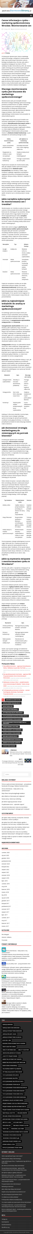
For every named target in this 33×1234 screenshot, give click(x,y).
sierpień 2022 (5, 869)
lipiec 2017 (4, 915)
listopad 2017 (5, 903)
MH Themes (26, 1232)
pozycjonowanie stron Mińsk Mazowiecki (15, 1087)
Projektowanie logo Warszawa (12, 730)
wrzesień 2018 (6, 875)
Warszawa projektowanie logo (12, 1141)
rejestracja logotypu (9, 1113)
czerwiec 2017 (5, 917)
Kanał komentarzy (6, 1224)
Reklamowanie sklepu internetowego (11, 1158)
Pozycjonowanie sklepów (10, 1078)
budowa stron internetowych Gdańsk (14, 1043)
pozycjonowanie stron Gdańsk (12, 719)
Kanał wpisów (5, 1222)
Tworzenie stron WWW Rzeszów (12, 1135)
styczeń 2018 (5, 898)
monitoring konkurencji (10, 709)
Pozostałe (4, 940)
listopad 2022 (5, 866)
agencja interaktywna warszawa (12, 1031)
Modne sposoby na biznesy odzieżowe (16, 990)
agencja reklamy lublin (9, 1034)
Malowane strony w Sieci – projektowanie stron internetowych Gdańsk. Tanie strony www (16, 684)
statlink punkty (18, 1122)
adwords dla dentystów (13, 700)
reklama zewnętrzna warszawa (12, 1116)
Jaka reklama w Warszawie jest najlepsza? (13, 796)
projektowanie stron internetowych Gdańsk (16, 1109)
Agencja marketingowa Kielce (11, 703)
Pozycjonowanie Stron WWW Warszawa (14, 1097)
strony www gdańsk (9, 746)
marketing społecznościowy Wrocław (14, 1062)
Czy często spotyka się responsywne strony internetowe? (16, 1202)
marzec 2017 (5, 926)
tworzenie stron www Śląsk (11, 1138)
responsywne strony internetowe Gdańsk (15, 1119)
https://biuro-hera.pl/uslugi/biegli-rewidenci (13, 793)
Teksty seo (6, 1128)
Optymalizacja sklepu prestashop (13, 712)
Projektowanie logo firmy (11, 726)
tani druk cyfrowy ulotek (20, 1125)
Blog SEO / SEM (7, 1040)
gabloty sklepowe (23, 1050)
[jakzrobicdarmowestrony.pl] (16, 6)
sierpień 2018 (5, 878)
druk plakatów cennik (9, 1046)
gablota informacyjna (9, 1050)
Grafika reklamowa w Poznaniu (12, 1053)
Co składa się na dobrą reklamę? (10, 1197)
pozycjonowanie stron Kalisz (11, 1084)
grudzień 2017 (5, 900)
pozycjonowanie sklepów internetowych (15, 716)
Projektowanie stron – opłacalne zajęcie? (13, 804)
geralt (3, 53)
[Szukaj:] (16, 774)
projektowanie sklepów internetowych (14, 1106)
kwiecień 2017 (5, 923)
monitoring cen (7, 706)
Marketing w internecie (7, 1186)
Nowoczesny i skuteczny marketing (11, 799)
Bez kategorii (5, 934)
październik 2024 (6, 861)
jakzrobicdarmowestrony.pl (20, 29)
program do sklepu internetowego (13, 1100)
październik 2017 (6, 906)
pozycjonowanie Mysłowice (11, 1075)
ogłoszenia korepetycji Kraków (12, 1068)
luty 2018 (4, 895)
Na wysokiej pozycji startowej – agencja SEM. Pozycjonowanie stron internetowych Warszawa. (17, 676)
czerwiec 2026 (5, 852)
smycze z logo (7, 1122)
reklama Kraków (22, 1113)
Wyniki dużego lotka (9, 1144)
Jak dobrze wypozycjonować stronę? (12, 801)
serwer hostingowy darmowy (12, 742)
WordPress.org (5, 1227)
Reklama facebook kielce (10, 736)
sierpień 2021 (5, 872)
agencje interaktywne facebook (12, 1037)
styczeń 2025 (5, 855)
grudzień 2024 (5, 858)
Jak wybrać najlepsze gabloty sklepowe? (12, 1172)
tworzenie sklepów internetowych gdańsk (15, 1132)
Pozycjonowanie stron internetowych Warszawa (14, 723)
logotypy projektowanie (10, 1056)
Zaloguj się (4, 1219)
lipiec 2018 (4, 881)
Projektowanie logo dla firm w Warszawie (15, 1103)
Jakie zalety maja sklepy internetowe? (11, 1189)
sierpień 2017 (5, 912)
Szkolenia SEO (7, 1125)
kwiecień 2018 (5, 889)
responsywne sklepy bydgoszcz (12, 739)
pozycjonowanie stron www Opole (13, 1094)
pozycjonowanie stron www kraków (13, 1091)
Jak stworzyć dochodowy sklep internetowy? (13, 1165)
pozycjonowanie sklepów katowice (13, 1081)
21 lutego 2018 (6, 29)
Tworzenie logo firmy (17, 1128)
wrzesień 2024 (6, 864)
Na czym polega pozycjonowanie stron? (12, 1194)
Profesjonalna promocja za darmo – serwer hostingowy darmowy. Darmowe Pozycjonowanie (16, 692)
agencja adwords (8, 1024)
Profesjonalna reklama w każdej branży (12, 1199)
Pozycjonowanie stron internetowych (11, 1184)
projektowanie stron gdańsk (11, 733)
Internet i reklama (6, 937)
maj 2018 (4, 886)
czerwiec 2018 (5, 883)
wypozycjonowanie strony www (12, 1147)
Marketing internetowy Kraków (12, 1059)
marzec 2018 (5, 892)
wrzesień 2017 (6, 909)
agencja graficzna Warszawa (11, 1028)
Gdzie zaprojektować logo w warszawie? (12, 1156)
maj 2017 (4, 920)
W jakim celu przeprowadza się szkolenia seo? (14, 1192)
